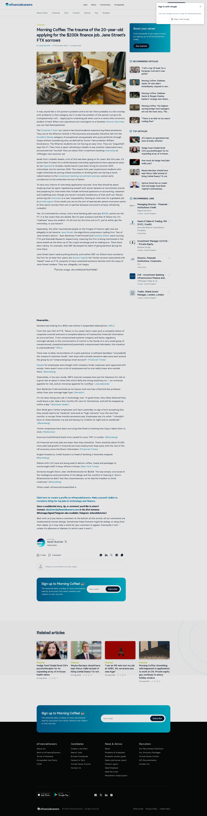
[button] (103, 408)
